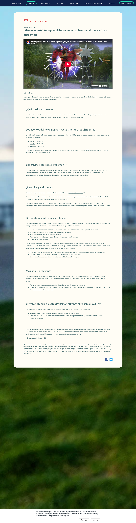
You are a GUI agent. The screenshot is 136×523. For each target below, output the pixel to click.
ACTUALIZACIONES (39, 21)
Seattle (32, 144)
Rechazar (84, 520)
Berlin (32, 141)
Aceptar (96, 520)
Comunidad (74, 3)
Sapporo (33, 146)
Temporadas (45, 3)
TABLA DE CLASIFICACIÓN (93, 3)
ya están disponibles (75, 193)
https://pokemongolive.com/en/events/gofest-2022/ (89, 205)
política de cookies (42, 514)
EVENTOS (60, 3)
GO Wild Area (16, 3)
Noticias (31, 3)
